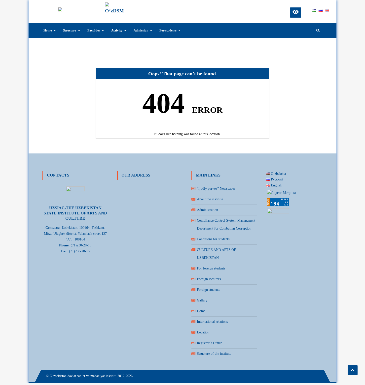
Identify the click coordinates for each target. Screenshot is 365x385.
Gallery (202, 300)
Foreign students (208, 290)
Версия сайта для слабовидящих (295, 12)
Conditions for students (213, 239)
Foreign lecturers (209, 279)
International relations (212, 322)
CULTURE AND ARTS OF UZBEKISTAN (216, 254)
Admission (141, 30)
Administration (207, 210)
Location (203, 332)
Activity (116, 30)
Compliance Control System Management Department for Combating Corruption (226, 224)
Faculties (93, 30)
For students (168, 30)
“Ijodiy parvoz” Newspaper (216, 188)
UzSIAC (137, 6)
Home (47, 30)
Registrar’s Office (209, 343)
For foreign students (211, 268)
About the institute (210, 199)
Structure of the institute (214, 353)
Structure (69, 30)
